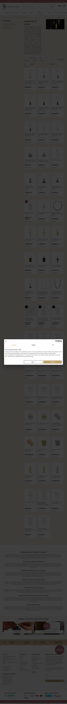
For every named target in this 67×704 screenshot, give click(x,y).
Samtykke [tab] (14, 345)
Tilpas (32, 362)
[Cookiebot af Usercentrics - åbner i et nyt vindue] (56, 341)
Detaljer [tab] (33, 345)
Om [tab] (53, 345)
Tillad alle (52, 362)
